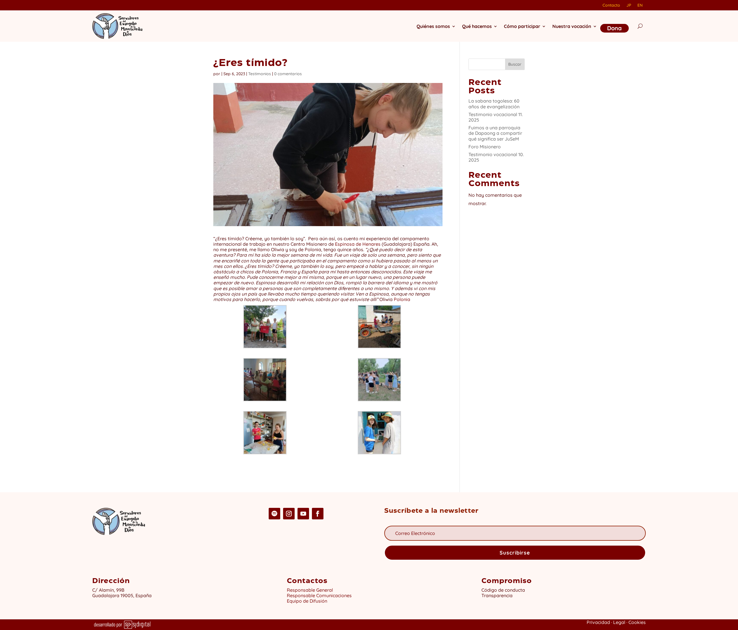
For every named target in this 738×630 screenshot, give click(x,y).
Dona (614, 28)
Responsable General (310, 590)
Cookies (637, 622)
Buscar (515, 64)
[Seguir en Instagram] (289, 513)
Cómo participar (522, 26)
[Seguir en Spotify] (274, 513)
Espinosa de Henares (358, 244)
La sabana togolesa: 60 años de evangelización (493, 103)
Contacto (611, 5)
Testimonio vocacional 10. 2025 (496, 157)
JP (628, 5)
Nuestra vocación (571, 26)
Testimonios (259, 73)
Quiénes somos (433, 26)
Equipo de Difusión (307, 601)
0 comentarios (288, 73)
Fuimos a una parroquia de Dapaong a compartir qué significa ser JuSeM (495, 133)
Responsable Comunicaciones (319, 595)
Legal (619, 622)
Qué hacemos (477, 26)
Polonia (402, 299)
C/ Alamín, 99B (109, 590)
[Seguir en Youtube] (303, 513)
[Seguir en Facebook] (317, 513)
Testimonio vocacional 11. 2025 (495, 117)
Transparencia (497, 595)
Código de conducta (503, 590)
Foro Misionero (484, 147)
